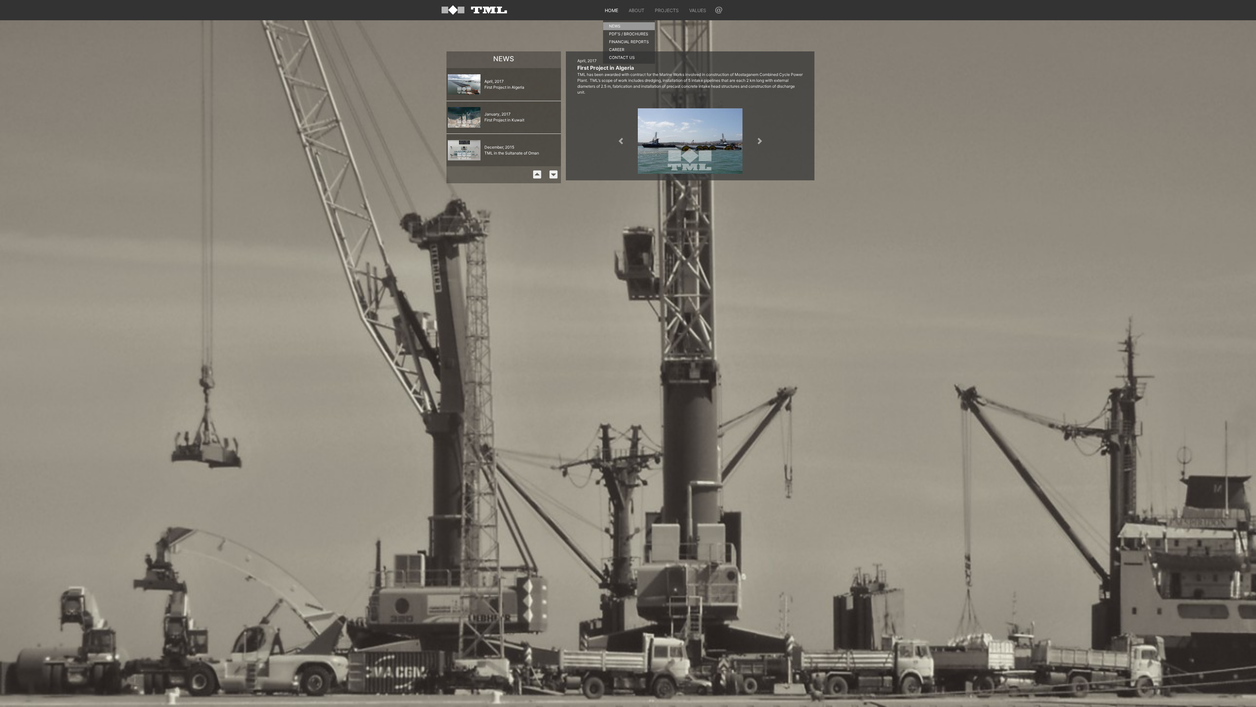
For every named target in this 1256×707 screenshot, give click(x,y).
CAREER (616, 49)
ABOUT (636, 10)
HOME (611, 10)
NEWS (614, 26)
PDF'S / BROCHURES (628, 33)
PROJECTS (667, 10)
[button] (620, 141)
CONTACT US (622, 57)
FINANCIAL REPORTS (629, 41)
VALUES (697, 10)
